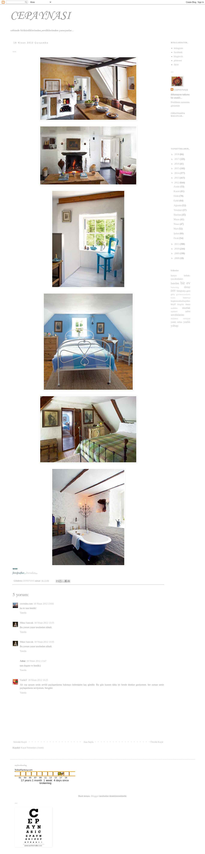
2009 (177, 253)
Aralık (177, 186)
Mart (176, 228)
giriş (173, 294)
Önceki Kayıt (156, 742)
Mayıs (177, 219)
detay (187, 287)
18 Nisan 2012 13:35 (44, 622)
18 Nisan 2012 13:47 (36, 661)
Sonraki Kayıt (20, 742)
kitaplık (180, 304)
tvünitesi (174, 318)
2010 (177, 248)
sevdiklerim (177, 314)
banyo (174, 275)
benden (175, 283)
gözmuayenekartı (183, 294)
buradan (30, 572)
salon (187, 311)
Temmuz (178, 210)
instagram (178, 48)
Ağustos (178, 205)
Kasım (177, 191)
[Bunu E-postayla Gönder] (57, 581)
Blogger (95, 796)
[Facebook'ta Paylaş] (65, 581)
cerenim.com (26, 603)
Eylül (176, 200)
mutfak (186, 307)
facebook (178, 52)
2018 (177, 154)
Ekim (176, 196)
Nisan (177, 224)
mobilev (174, 308)
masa (187, 304)
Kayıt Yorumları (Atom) (32, 747)
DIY (173, 290)
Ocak (176, 238)
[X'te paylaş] (63, 581)
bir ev (185, 283)
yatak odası (176, 322)
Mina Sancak (26, 622)
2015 (177, 168)
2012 (177, 182)
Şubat (177, 233)
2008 (177, 258)
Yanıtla (23, 612)
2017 (177, 159)
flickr (176, 64)
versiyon (186, 318)
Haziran (178, 214)
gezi (188, 291)
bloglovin (178, 56)
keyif (173, 304)
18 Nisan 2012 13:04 (44, 603)
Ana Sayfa (88, 742)
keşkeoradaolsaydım (180, 301)
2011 (177, 244)
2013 (177, 177)
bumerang (175, 287)
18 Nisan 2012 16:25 (38, 680)
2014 (177, 173)
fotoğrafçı (181, 291)
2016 (177, 163)
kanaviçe (186, 297)
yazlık (186, 321)
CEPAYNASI (40, 15)
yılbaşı (174, 325)
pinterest (178, 60)
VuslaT (23, 680)
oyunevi (174, 311)
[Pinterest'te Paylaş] (68, 581)
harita (173, 298)
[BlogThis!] (60, 581)
